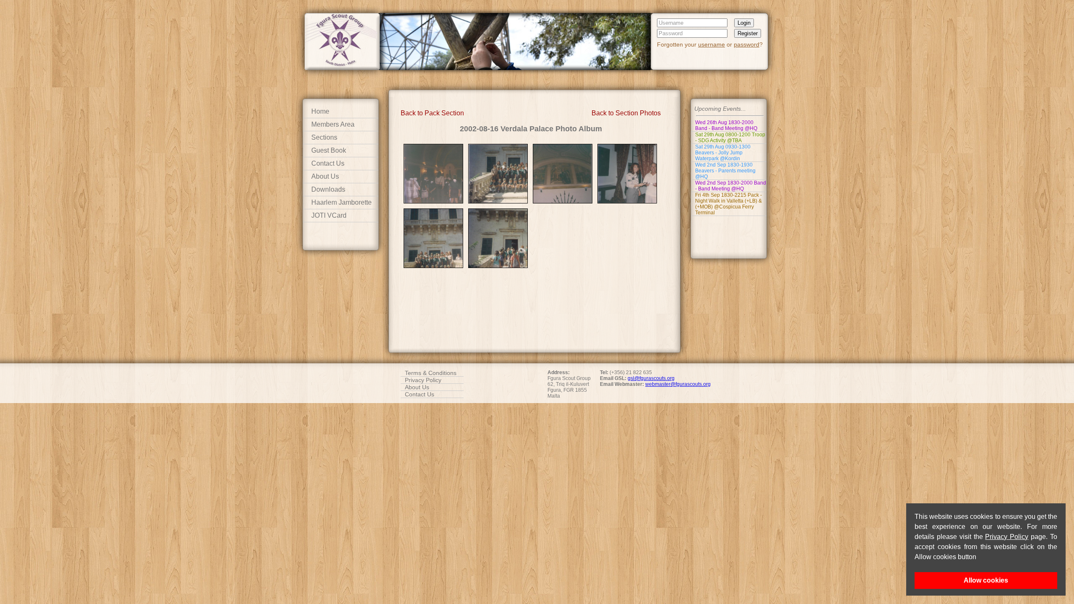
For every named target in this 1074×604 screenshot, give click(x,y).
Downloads (328, 189)
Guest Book (328, 150)
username (711, 44)
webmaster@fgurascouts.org (678, 384)
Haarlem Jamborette (341, 202)
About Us (325, 176)
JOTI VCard (329, 215)
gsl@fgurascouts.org (651, 378)
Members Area (333, 124)
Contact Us (327, 163)
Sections (324, 137)
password (746, 44)
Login (744, 23)
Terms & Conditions (430, 373)
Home (320, 111)
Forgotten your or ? (710, 44)
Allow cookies (986, 580)
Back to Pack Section (432, 113)
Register (748, 33)
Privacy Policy (1006, 536)
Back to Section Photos (626, 113)
